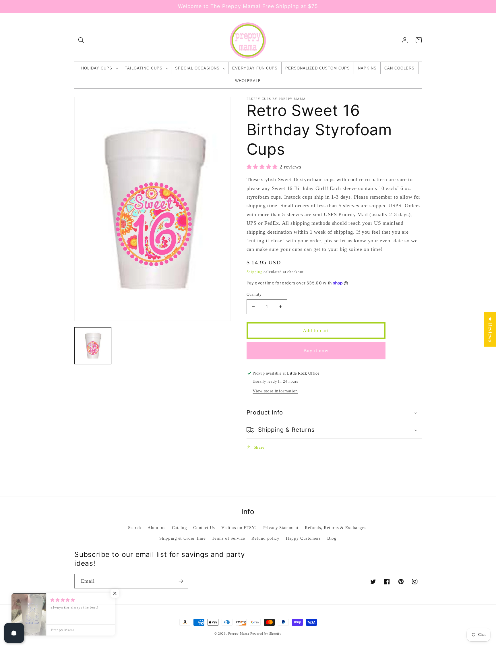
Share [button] (259, 447)
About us (156, 527)
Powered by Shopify (266, 633)
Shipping (255, 272)
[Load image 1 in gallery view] (92, 345)
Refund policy (265, 538)
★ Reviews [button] (490, 329)
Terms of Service (228, 538)
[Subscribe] (181, 581)
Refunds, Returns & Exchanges (335, 527)
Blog (332, 538)
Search (134, 527)
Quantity (254, 294)
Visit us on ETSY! (239, 527)
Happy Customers (303, 538)
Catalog (179, 527)
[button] (81, 40)
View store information (275, 390)
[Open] (14, 633)
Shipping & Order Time (182, 538)
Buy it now (316, 350)
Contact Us (204, 527)
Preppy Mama (238, 633)
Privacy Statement (281, 527)
